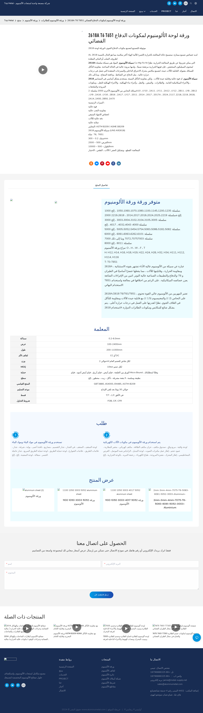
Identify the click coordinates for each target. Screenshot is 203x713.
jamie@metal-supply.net (175, 680)
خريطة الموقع (114, 709)
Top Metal (9, 20)
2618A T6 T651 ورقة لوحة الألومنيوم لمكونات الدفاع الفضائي (96, 20)
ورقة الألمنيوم (31, 20)
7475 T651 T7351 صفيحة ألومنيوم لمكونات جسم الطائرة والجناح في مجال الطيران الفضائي (176, 635)
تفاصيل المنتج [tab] (101, 185)
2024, (166, 94)
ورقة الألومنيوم (33, 496)
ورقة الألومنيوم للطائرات (52, 20)
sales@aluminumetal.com (170, 684)
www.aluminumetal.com (94, 709)
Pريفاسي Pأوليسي (132, 709)
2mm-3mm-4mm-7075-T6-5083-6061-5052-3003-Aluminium (170, 503)
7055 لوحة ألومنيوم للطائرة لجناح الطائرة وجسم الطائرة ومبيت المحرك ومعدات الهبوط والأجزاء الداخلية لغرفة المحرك (126, 638)
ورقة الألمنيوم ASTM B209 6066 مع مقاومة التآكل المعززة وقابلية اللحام (75, 635)
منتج (19, 20)
